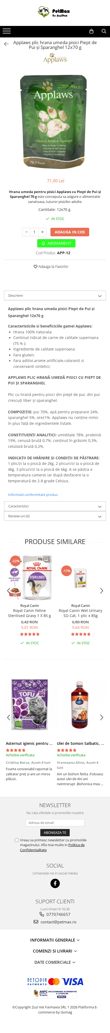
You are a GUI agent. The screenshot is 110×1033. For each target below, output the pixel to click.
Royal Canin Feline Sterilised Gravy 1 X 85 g (29, 613)
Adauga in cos (70, 231)
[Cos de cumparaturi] (91, 31)
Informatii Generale (53, 940)
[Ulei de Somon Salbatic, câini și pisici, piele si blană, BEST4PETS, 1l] (80, 704)
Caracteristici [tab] (18, 506)
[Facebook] (55, 883)
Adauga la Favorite (52, 266)
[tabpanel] (55, 121)
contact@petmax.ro (58, 921)
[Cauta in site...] (104, 31)
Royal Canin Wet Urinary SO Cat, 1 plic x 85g (80, 613)
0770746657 (57, 914)
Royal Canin (29, 605)
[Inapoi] (4, 44)
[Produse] (7, 33)
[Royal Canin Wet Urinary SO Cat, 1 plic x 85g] (80, 577)
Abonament (58, 243)
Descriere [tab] (15, 295)
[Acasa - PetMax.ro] (55, 13)
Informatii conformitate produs (33, 494)
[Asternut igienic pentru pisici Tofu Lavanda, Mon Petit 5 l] (29, 704)
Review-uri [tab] (19, 516)
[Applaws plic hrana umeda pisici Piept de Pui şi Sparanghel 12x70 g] (55, 121)
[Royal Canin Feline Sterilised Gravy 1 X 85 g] (29, 577)
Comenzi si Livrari (53, 951)
